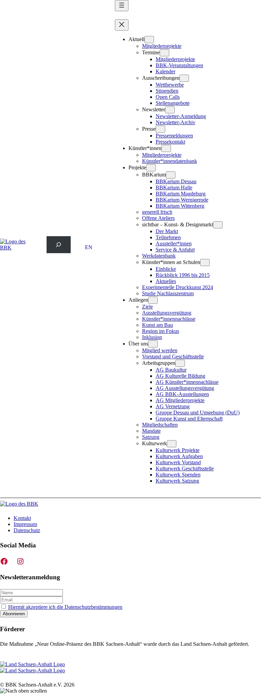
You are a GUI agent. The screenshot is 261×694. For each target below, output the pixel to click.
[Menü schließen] (121, 25)
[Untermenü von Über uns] (153, 344)
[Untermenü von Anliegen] (153, 300)
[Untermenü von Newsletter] (170, 109)
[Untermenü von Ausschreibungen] (184, 78)
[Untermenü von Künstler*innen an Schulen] (205, 262)
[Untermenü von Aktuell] (149, 39)
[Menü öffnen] (121, 5)
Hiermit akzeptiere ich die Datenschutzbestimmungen (65, 607)
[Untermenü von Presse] (160, 129)
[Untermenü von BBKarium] (170, 175)
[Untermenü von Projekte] (151, 167)
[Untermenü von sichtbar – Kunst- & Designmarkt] (218, 224)
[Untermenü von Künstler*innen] (166, 148)
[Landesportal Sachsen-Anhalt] (32, 667)
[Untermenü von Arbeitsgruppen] (180, 363)
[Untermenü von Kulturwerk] (171, 443)
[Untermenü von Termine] (164, 52)
